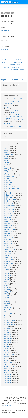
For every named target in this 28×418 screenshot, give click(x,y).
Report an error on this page (12, 79)
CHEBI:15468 (8, 100)
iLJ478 (6, 286)
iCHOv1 (7, 300)
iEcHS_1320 (8, 201)
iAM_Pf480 (8, 334)
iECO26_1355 (9, 213)
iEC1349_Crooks (10, 320)
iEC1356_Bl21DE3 (10, 318)
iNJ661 (6, 167)
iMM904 (7, 151)
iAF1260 (7, 149)
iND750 (6, 157)
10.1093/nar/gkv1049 (8, 405)
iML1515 (7, 304)
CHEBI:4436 (15, 102)
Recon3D (7, 310)
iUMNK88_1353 (9, 263)
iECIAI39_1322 (9, 205)
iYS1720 (7, 348)
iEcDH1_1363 (9, 187)
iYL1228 (7, 273)
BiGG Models (9, 2)
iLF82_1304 (8, 243)
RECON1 (7, 296)
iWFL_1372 (8, 267)
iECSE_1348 (8, 225)
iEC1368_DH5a (9, 328)
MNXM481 (7, 107)
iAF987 (6, 278)
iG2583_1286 (8, 241)
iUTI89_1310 (8, 265)
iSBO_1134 (8, 251)
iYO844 (6, 294)
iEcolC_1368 (8, 217)
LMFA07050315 (15, 112)
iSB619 (6, 153)
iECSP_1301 (8, 231)
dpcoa (6, 88)
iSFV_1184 (8, 255)
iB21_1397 (7, 171)
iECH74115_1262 (10, 199)
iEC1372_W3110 (10, 324)
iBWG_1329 (8, 169)
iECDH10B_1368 (10, 193)
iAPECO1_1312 (9, 155)
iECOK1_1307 (9, 215)
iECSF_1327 (8, 227)
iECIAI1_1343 (8, 203)
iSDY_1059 (8, 253)
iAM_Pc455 (8, 340)
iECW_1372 (8, 235)
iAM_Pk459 (8, 342)
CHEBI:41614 (8, 102)
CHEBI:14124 (20, 98)
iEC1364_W (8, 322)
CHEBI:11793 (12, 98)
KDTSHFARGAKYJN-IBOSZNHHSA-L (13, 117)
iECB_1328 (8, 181)
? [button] (24, 79)
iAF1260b (7, 298)
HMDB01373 (7, 123)
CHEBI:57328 (8, 103)
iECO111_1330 (9, 211)
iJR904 (6, 271)
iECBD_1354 (8, 183)
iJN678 (6, 280)
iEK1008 (7, 312)
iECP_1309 (8, 219)
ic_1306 (7, 173)
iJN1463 (7, 346)
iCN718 (6, 326)
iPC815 (6, 159)
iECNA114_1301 (9, 207)
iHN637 (6, 288)
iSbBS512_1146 (9, 249)
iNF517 (6, 302)
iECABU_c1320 (9, 179)
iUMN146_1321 (9, 261)
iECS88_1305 (9, 221)
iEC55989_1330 (9, 177)
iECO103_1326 (9, 209)
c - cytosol (4, 49)
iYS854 (6, 316)
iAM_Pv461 (8, 336)
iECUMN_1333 (9, 233)
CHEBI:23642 (16, 100)
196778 (19, 109)
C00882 (17, 111)
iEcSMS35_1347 (9, 229)
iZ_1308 (7, 269)
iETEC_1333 (8, 239)
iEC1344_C (8, 330)
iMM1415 (7, 282)
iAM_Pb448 (8, 338)
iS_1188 (7, 247)
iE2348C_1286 (6, 30)
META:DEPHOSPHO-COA (16, 120)
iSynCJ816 (8, 332)
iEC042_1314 (8, 175)
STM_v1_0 (7, 276)
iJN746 (6, 163)
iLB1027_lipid (8, 308)
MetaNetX (12, 127)
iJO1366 (7, 147)
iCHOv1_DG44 (9, 314)
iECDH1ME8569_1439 (11, 189)
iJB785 (6, 306)
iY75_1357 (7, 292)
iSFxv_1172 (8, 257)
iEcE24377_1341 (10, 195)
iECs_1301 (8, 223)
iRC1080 (7, 290)
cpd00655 (17, 114)
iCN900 (6, 344)
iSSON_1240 (8, 259)
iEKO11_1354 (9, 237)
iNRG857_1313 (9, 245)
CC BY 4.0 (19, 127)
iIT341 (6, 165)
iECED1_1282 (9, 197)
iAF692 (6, 284)
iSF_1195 (7, 161)
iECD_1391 (8, 185)
